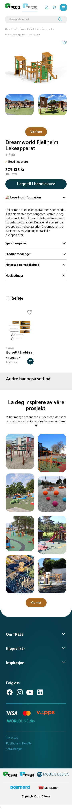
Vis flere (36, 132)
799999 (10, 348)
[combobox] (33, 19)
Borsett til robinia (19, 353)
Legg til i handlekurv (36, 184)
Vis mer (36, 602)
